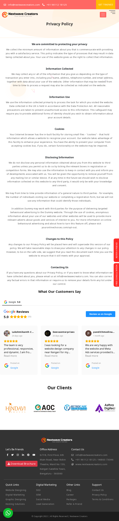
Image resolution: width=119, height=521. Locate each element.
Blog (68, 490)
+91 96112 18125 (56, 4)
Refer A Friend (74, 503)
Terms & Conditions (102, 499)
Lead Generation (45, 503)
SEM (38, 494)
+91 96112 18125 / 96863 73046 (94, 459)
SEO (38, 490)
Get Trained (105, 4)
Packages (71, 499)
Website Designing (16, 490)
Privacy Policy (99, 494)
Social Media (43, 499)
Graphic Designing (16, 499)
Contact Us (98, 490)
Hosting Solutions (15, 503)
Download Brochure (22, 463)
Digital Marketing (15, 494)
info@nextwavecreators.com (23, 4)
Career (70, 494)
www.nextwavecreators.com (91, 464)
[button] (8, 513)
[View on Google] (7, 333)
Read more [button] (10, 355)
